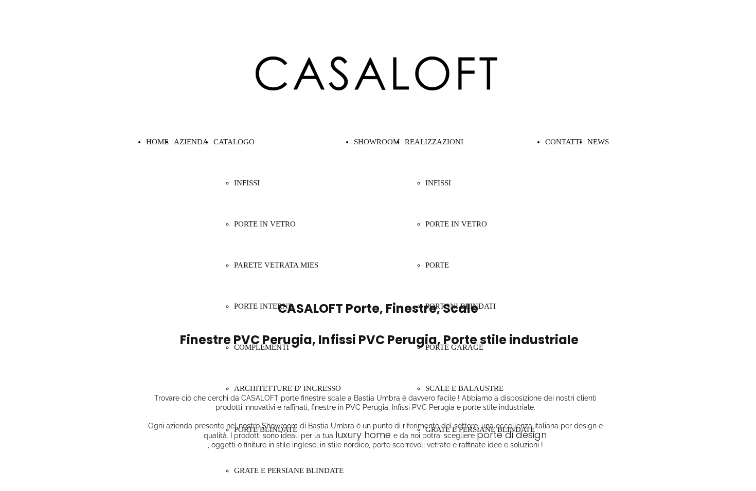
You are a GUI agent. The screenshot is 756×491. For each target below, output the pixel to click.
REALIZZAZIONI (434, 142)
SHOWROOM (377, 142)
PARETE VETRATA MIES (276, 265)
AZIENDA (191, 142)
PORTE (437, 265)
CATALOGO (234, 142)
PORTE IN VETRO (265, 224)
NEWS (598, 142)
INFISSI (247, 183)
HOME (157, 142)
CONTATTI (563, 142)
